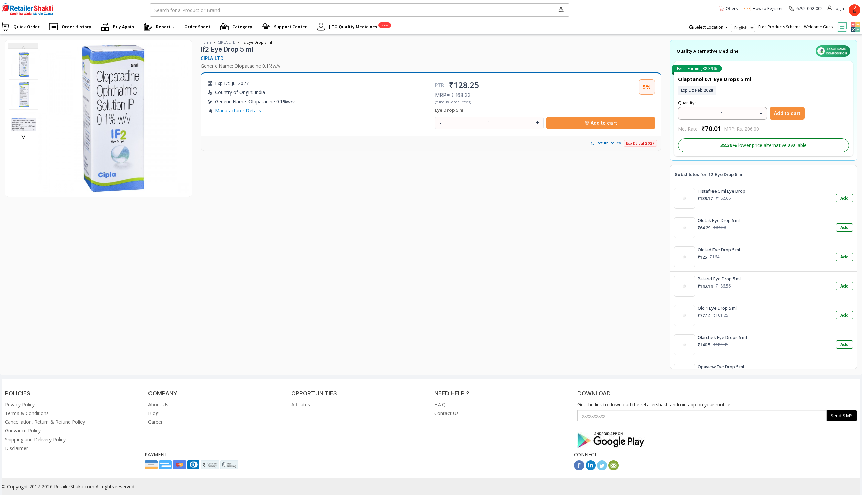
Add (844, 198)
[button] (854, 22)
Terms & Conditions (27, 413)
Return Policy (609, 143)
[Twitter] (602, 468)
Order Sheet (197, 27)
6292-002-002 (809, 8)
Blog (153, 413)
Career (155, 422)
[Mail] (613, 468)
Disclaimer (16, 448)
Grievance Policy (23, 430)
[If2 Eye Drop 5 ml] (113, 190)
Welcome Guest (819, 27)
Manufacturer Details (238, 110)
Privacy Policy (20, 404)
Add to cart (603, 123)
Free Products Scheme (779, 27)
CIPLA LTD (227, 42)
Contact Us (446, 413)
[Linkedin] (591, 468)
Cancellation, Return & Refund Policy (45, 422)
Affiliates (300, 404)
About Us (158, 404)
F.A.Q (440, 404)
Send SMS (842, 415)
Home (206, 42)
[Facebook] (579, 468)
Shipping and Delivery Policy (35, 439)
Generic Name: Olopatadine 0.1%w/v (240, 66)
